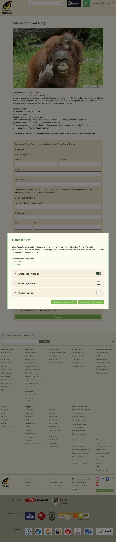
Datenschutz (17, 261)
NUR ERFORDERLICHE (64, 302)
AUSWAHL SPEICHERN (91, 302)
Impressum (16, 264)
